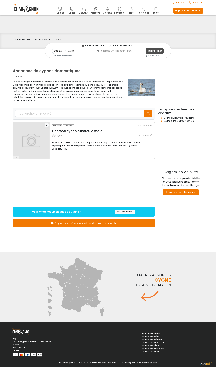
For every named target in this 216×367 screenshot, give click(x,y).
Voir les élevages (125, 211)
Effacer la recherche (63, 56)
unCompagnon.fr (23, 39)
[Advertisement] (108, 24)
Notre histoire (19, 347)
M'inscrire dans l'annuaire (180, 192)
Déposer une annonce (188, 10)
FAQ (15, 339)
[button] (47, 125)
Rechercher (155, 51)
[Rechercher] (148, 113)
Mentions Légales (127, 362)
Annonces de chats (151, 336)
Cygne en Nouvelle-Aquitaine (179, 117)
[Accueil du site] (26, 10)
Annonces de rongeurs (153, 348)
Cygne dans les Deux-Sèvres (179, 120)
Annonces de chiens (152, 333)
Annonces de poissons (153, 342)
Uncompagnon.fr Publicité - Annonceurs (32, 341)
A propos (17, 344)
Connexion (197, 2)
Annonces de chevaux (152, 339)
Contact (16, 350)
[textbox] (123, 51)
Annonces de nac (150, 351)
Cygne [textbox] (70, 50)
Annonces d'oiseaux (151, 345)
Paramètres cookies (148, 362)
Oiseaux (43, 39)
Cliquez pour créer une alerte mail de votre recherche (85, 223)
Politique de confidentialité (104, 362)
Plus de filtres (153, 56)
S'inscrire (180, 2)
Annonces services (122, 45)
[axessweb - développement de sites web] (206, 363)
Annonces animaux (95, 45)
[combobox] (81, 51)
